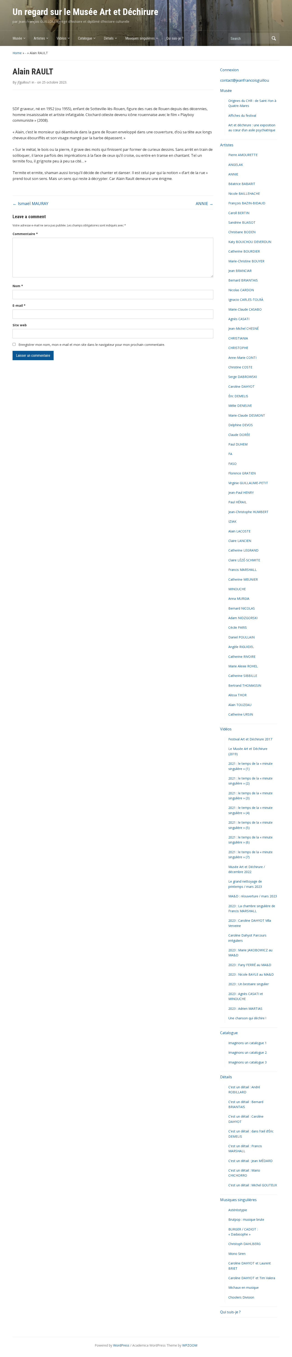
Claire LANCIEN (239, 541)
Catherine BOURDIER (244, 251)
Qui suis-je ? (174, 38)
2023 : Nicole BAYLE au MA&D (251, 974)
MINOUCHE (237, 589)
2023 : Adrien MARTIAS (245, 1008)
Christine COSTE (240, 367)
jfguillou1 (24, 82)
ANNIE (204, 203)
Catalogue (85, 38)
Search (273, 38)
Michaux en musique (243, 1287)
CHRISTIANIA (238, 338)
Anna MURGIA (238, 598)
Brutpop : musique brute (246, 1219)
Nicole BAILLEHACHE (244, 193)
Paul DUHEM (238, 444)
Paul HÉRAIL (237, 502)
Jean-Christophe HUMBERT (248, 512)
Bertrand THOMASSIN (244, 685)
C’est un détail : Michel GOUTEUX (252, 1185)
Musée (17, 38)
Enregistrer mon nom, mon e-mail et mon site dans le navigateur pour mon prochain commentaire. (91, 344)
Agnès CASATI (238, 319)
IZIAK (232, 521)
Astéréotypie (237, 1210)
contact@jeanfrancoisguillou (244, 80)
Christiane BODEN (242, 232)
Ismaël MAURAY (30, 203)
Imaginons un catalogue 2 (247, 1052)
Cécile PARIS (237, 627)
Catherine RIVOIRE (242, 656)
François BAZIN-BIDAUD (246, 203)
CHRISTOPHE (238, 348)
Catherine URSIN (240, 714)
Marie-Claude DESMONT (246, 415)
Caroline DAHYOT (241, 386)
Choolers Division (241, 1297)
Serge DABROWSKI (242, 377)
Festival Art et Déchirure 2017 (250, 739)
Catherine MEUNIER (243, 579)
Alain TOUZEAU (239, 705)
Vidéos (61, 38)
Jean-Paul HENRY (241, 492)
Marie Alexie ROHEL (243, 666)
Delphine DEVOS (240, 425)
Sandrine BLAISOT (242, 222)
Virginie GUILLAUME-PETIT (248, 483)
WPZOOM (189, 1345)
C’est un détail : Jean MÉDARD (250, 1161)
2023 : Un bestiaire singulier (248, 984)
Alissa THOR (237, 695)
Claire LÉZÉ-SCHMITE (244, 560)
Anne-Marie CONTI (242, 357)
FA (230, 454)
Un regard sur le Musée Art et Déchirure (85, 12)
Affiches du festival (242, 115)
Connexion (229, 69)
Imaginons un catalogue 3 (247, 1062)
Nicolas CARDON (241, 290)
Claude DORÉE (239, 435)
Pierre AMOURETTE (243, 155)
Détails (109, 38)
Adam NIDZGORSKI (243, 618)
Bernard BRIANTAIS (243, 280)
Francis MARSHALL (242, 569)
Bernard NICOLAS (241, 608)
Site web (20, 325)
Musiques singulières (140, 38)
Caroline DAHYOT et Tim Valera (251, 1278)
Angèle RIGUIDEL (241, 647)
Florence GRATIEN (242, 473)
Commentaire (25, 234)
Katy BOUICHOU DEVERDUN (249, 242)
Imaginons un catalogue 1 (247, 1043)
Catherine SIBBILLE (242, 675)
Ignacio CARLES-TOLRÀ (245, 299)
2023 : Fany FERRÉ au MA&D (249, 965)
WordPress (121, 1345)
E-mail (19, 305)
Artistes (39, 38)
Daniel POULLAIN (241, 637)
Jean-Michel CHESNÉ (243, 328)
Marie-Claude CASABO (245, 309)
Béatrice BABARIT (241, 184)
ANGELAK (235, 164)
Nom (18, 286)
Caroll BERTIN (238, 213)
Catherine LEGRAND (243, 550)
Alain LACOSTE (239, 531)
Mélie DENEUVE (240, 405)
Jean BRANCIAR (240, 270)
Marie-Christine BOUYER (246, 261)
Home (17, 53)
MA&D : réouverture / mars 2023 (252, 896)
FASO (232, 463)
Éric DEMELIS (238, 396)
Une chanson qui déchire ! (247, 1018)
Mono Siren (236, 1253)
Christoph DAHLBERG (244, 1244)
